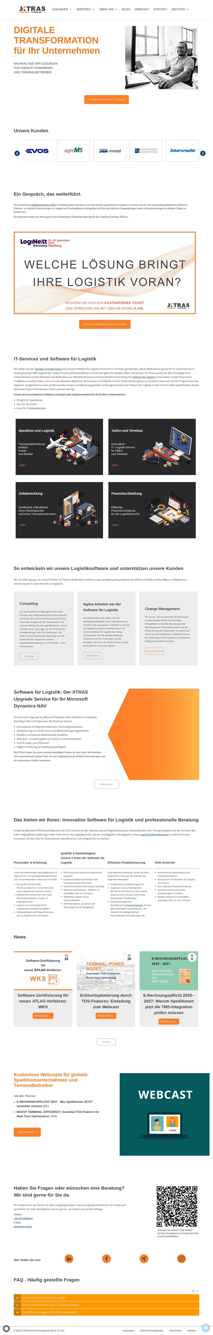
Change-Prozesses (134, 905)
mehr (22, 464)
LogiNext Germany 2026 (42, 205)
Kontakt (160, 9)
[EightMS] (73, 151)
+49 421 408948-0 (23, 1218)
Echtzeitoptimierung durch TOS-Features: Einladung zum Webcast (106, 1001)
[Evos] (37, 151)
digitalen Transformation (48, 369)
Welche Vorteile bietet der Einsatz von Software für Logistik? (50, 1305)
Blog (126, 9)
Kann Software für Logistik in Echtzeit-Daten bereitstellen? (49, 1312)
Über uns (106, 9)
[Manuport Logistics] (146, 151)
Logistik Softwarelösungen (154, 834)
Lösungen (60, 9)
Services (83, 9)
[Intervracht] (182, 151)
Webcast (142, 9)
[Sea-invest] (109, 151)
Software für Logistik (143, 377)
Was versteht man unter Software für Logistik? (44, 1297)
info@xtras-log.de (23, 1226)
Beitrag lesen (41, 1015)
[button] (6, 1328)
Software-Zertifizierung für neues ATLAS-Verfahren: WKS (43, 1001)
